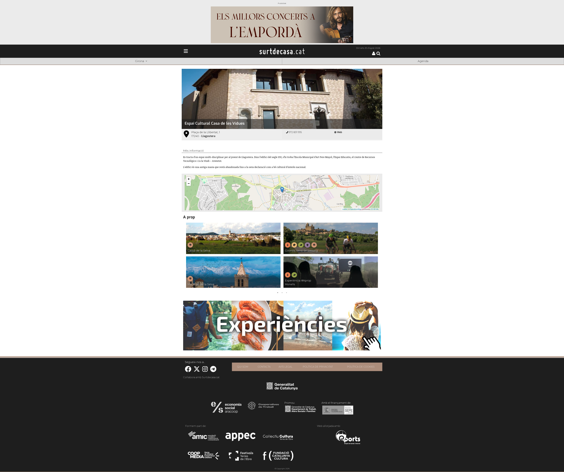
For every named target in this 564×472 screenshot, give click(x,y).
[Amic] (204, 437)
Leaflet (344, 209)
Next (375, 259)
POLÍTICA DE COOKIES (361, 366)
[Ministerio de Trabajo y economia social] (338, 412)
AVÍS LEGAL (285, 366)
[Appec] (241, 437)
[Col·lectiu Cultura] (278, 437)
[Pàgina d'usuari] (373, 54)
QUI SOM (242, 366)
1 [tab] (277, 292)
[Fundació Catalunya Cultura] (278, 457)
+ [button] (189, 179)
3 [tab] (286, 292)
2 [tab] (282, 292)
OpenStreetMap (355, 209)
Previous (188, 259)
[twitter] (197, 370)
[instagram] (205, 370)
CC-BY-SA (374, 209)
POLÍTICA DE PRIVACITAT (318, 366)
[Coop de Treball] (263, 408)
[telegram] (213, 370)
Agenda (423, 61)
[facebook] (188, 370)
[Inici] (282, 51)
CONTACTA (264, 366)
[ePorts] (348, 437)
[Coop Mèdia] (204, 457)
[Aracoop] (226, 408)
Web (339, 132)
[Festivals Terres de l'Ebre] (241, 457)
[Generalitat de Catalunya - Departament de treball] (300, 412)
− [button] (189, 183)
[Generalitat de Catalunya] (282, 389)
